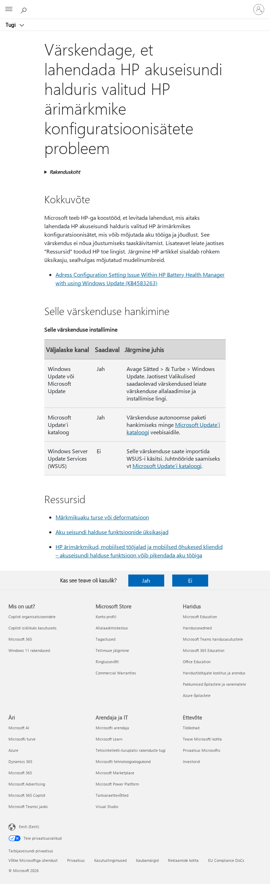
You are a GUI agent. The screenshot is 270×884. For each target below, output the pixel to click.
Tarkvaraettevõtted (112, 795)
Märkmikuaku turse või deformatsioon (102, 517)
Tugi (11, 24)
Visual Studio (107, 806)
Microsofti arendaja (112, 727)
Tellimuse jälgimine (112, 650)
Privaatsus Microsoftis (201, 750)
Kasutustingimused (110, 860)
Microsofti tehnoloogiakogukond (123, 761)
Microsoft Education (200, 616)
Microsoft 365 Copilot (26, 795)
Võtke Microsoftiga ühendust (33, 860)
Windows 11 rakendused (29, 650)
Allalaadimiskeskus (112, 627)
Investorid (191, 761)
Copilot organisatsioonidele (32, 616)
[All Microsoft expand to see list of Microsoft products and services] (8, 9)
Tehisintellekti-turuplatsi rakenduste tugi (131, 750)
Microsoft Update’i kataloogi (167, 465)
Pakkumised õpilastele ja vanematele (214, 684)
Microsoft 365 (20, 639)
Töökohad (191, 727)
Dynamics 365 (20, 761)
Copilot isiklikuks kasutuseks (32, 627)
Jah (146, 580)
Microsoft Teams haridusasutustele (213, 639)
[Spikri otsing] (25, 9)
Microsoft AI (18, 727)
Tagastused (105, 639)
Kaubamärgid (147, 860)
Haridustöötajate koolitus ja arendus (214, 672)
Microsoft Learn (109, 739)
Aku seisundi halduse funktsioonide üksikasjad (112, 532)
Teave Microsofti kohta (202, 739)
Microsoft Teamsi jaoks (28, 806)
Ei (190, 580)
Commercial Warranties (116, 672)
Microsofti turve (22, 739)
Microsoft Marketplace (115, 772)
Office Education (197, 661)
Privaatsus (76, 860)
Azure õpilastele (197, 695)
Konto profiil (106, 616)
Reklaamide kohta (183, 860)
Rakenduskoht (65, 171)
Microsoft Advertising (26, 784)
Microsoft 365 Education (203, 650)
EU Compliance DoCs (226, 860)
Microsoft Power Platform (117, 784)
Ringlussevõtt (107, 661)
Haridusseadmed (197, 627)
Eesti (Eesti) (29, 826)
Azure (13, 750)
